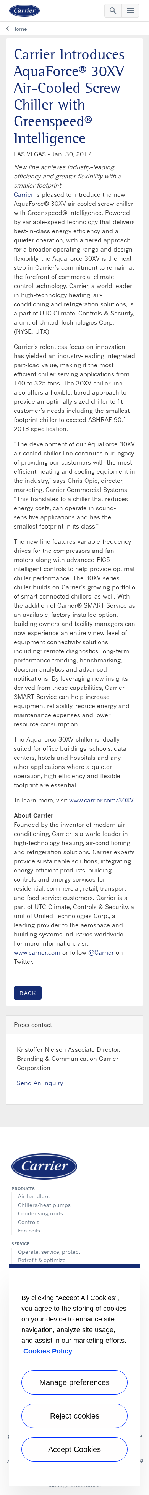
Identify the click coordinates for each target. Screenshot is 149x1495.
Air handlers (34, 1196)
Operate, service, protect (49, 1251)
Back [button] (27, 993)
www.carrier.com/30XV (101, 800)
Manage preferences (74, 1382)
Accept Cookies (74, 1449)
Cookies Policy (47, 1351)
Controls (28, 1222)
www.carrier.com (37, 952)
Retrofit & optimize (42, 1260)
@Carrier (101, 952)
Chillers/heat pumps (44, 1205)
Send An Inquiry (40, 1083)
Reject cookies (74, 1416)
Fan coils (29, 1230)
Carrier (23, 194)
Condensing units (40, 1213)
